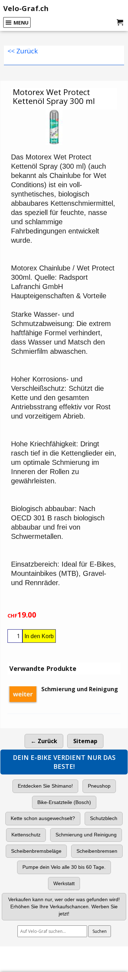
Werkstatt (64, 883)
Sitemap (85, 741)
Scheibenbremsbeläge (36, 851)
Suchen (99, 931)
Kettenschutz (26, 834)
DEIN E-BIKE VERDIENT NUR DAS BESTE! (64, 762)
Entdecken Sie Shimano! (45, 786)
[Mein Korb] (120, 22)
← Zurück (44, 741)
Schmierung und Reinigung (86, 834)
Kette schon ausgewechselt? (43, 818)
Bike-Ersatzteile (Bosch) (64, 802)
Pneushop (99, 786)
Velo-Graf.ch (26, 8)
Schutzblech (103, 818)
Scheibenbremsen (96, 851)
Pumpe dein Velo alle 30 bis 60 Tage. (64, 867)
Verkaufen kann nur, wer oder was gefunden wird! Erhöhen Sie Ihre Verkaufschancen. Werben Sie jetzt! (64, 906)
